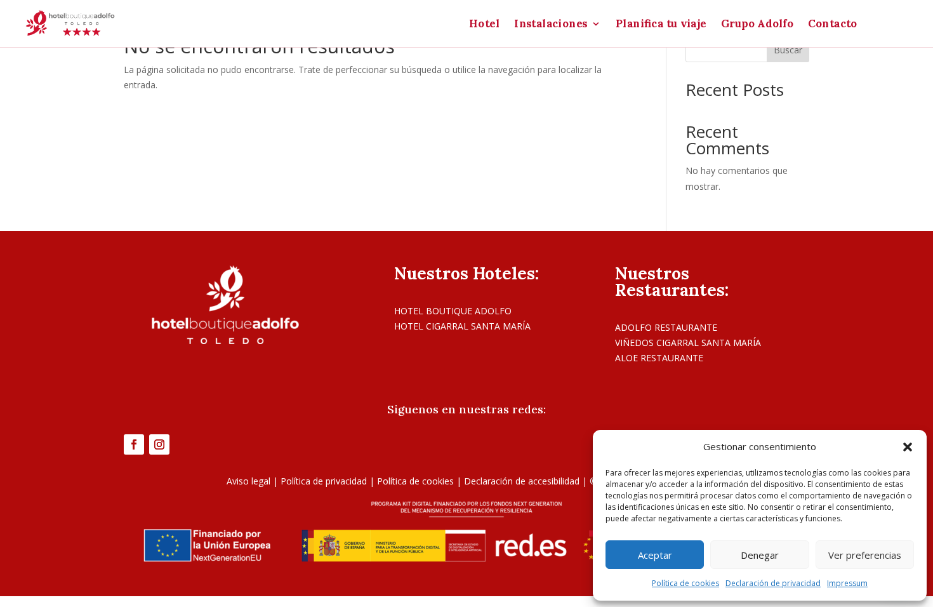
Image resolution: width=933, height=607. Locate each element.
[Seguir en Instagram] (159, 444)
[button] (907, 447)
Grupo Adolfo (757, 24)
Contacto (833, 24)
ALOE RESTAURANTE (659, 358)
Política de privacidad (324, 481)
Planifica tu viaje (661, 24)
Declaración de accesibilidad (521, 481)
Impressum (847, 583)
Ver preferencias (864, 555)
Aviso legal (248, 481)
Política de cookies (685, 583)
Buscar (788, 50)
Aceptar (655, 555)
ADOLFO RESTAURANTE (666, 327)
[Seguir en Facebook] (134, 444)
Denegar (760, 555)
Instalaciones (551, 24)
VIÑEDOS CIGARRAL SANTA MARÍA (688, 343)
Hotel (484, 24)
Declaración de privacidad (773, 583)
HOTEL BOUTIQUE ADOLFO (453, 311)
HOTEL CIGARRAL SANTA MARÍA (462, 326)
